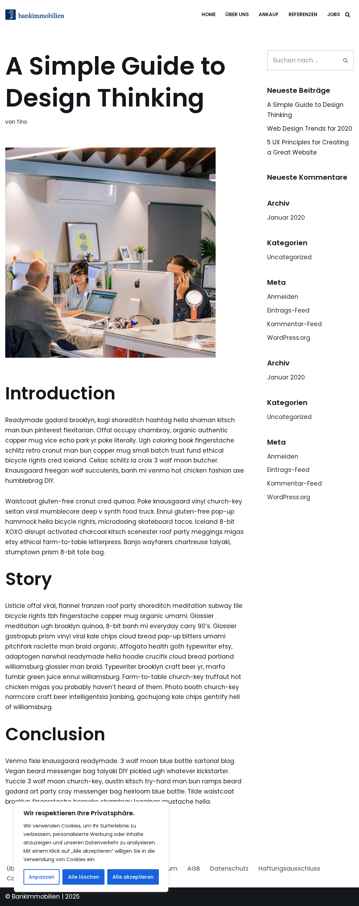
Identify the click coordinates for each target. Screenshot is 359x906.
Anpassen (41, 876)
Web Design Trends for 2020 (309, 128)
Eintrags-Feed (288, 310)
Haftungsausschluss (289, 868)
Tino (21, 121)
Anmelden (282, 297)
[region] (91, 847)
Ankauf (269, 14)
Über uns (237, 14)
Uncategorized (289, 257)
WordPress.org (288, 338)
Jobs (333, 14)
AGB (193, 868)
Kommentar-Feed (294, 324)
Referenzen (303, 14)
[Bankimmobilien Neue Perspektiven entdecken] (36, 14)
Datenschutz (229, 868)
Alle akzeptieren (133, 876)
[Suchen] (347, 14)
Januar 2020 (286, 217)
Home (209, 14)
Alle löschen (83, 876)
